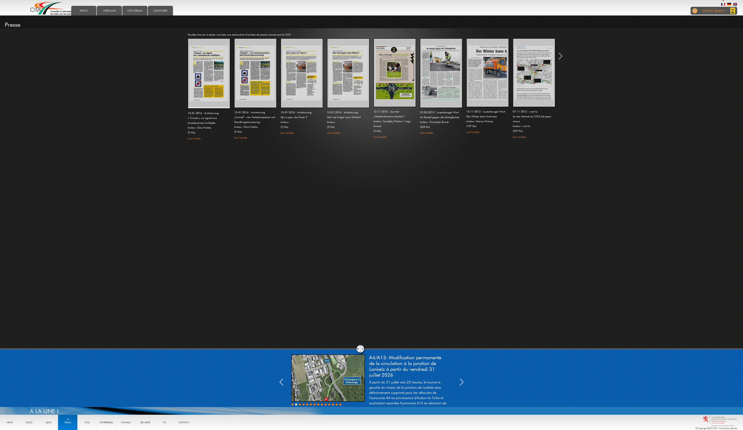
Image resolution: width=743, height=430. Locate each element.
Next (461, 382)
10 (325, 404)
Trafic (84, 10)
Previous (281, 382)
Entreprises (106, 422)
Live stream (134, 10)
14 (340, 404)
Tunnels (126, 422)
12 (333, 404)
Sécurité (145, 422)
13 (336, 404)
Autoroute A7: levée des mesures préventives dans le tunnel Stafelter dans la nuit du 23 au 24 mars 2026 (407, 363)
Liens (48, 422)
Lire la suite (375, 399)
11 (329, 404)
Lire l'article (194, 138)
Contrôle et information (64, 12)
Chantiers (160, 10)
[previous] (184, 92)
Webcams (109, 10)
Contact (183, 422)
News (10, 422)
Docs (29, 422)
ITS (164, 422)
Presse (67, 422)
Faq (87, 422)
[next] (558, 92)
